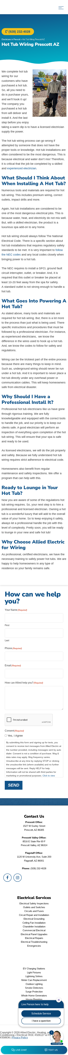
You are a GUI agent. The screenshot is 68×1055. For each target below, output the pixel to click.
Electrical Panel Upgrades (34, 934)
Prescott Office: (34, 822)
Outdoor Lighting (34, 984)
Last (7, 640)
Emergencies (34, 945)
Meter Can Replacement (34, 980)
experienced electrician (21, 168)
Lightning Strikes (34, 976)
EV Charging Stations (34, 968)
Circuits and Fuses (34, 911)
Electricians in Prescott (11, 39)
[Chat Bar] (34, 1050)
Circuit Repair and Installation (34, 915)
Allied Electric (16, 7)
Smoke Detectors (34, 987)
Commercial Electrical (34, 930)
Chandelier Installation (34, 926)
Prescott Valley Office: (34, 837)
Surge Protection (34, 991)
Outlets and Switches (34, 907)
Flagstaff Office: (34, 853)
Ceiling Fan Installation (34, 922)
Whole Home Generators (34, 995)
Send (13, 785)
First (7, 625)
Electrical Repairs (34, 938)
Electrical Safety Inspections (34, 903)
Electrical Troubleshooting (34, 941)
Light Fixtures (34, 972)
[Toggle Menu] (61, 7)
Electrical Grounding (34, 918)
